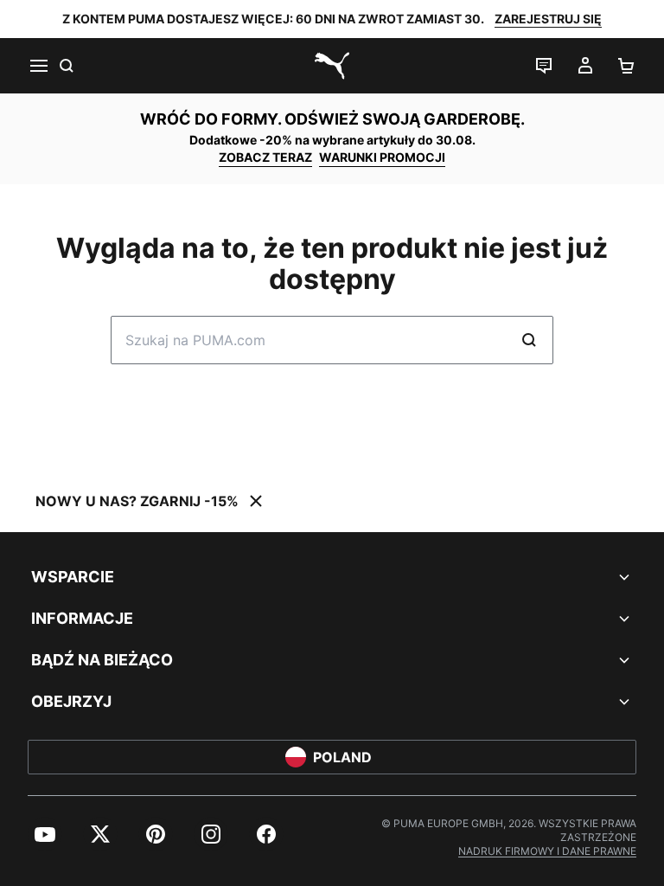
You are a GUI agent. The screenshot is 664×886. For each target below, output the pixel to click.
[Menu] (38, 65)
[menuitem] (45, 834)
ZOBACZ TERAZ (265, 157)
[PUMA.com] (332, 65)
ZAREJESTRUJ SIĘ (548, 18)
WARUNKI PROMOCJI (382, 157)
